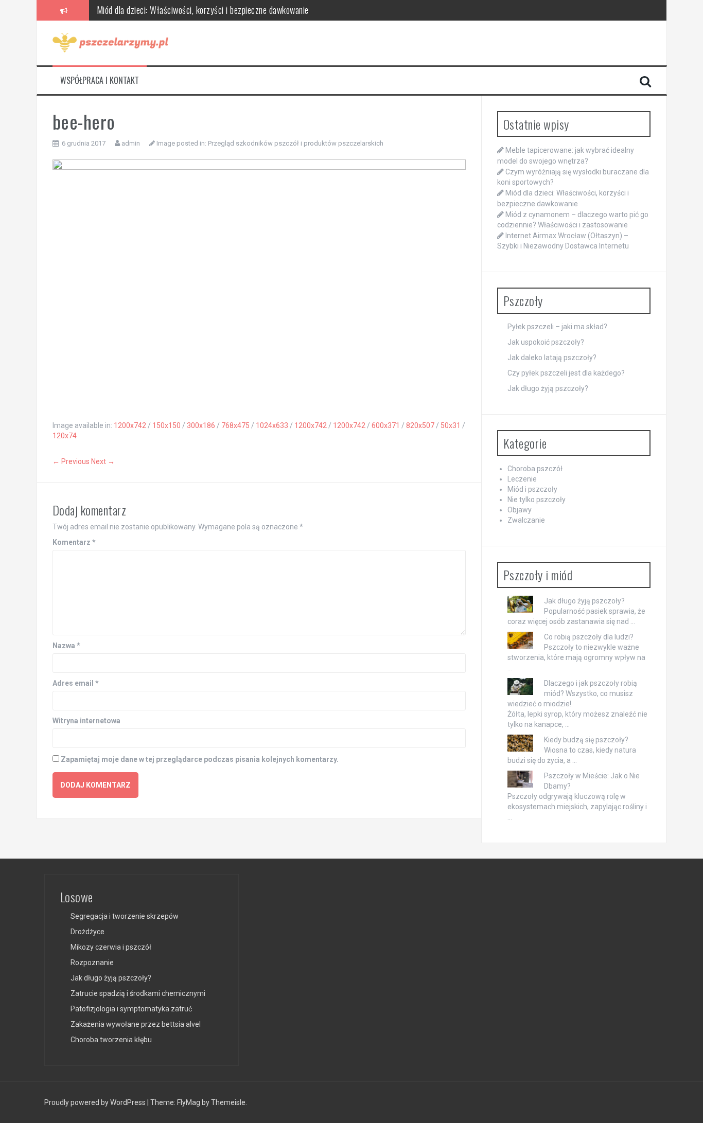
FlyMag (188, 1102)
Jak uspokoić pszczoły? (545, 342)
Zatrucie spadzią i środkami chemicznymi (138, 993)
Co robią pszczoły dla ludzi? (589, 637)
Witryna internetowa (86, 721)
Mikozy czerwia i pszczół (111, 947)
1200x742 (130, 425)
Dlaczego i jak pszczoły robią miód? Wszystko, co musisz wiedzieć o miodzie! (572, 693)
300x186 (201, 425)
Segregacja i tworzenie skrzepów (125, 916)
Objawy (519, 510)
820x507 (420, 425)
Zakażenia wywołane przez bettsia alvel (136, 1024)
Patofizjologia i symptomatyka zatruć (131, 1009)
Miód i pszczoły (532, 489)
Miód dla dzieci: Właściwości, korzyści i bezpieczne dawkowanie (203, 9)
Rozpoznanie (92, 962)
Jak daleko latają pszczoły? (551, 357)
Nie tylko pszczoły (536, 499)
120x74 (64, 436)
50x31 (451, 425)
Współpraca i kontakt (99, 80)
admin (130, 143)
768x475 (235, 425)
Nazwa (66, 645)
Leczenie (522, 479)
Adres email (75, 683)
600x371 (386, 425)
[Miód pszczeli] (110, 42)
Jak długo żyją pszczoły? (547, 388)
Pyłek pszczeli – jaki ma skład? (557, 327)
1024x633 (272, 425)
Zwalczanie (526, 520)
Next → (103, 461)
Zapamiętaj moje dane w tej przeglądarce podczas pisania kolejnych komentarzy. (200, 759)
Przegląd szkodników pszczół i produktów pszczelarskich (295, 143)
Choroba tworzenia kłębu (111, 1040)
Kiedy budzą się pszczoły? (586, 740)
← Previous (71, 461)
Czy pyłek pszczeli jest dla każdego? (566, 373)
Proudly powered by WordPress (95, 1102)
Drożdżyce (87, 932)
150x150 (166, 425)
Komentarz (74, 542)
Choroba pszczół (535, 469)
